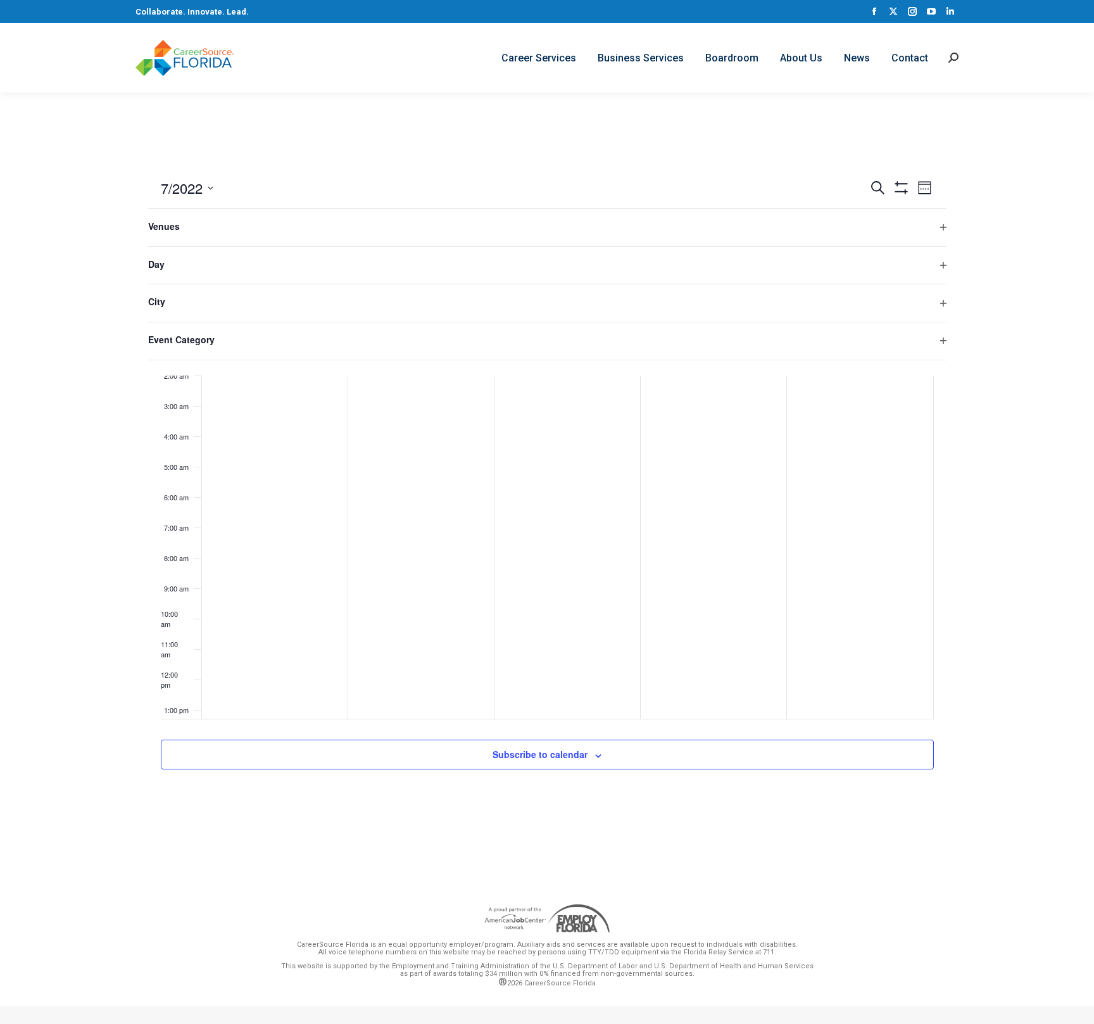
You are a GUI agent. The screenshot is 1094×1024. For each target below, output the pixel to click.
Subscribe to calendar (540, 754)
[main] (547, 488)
